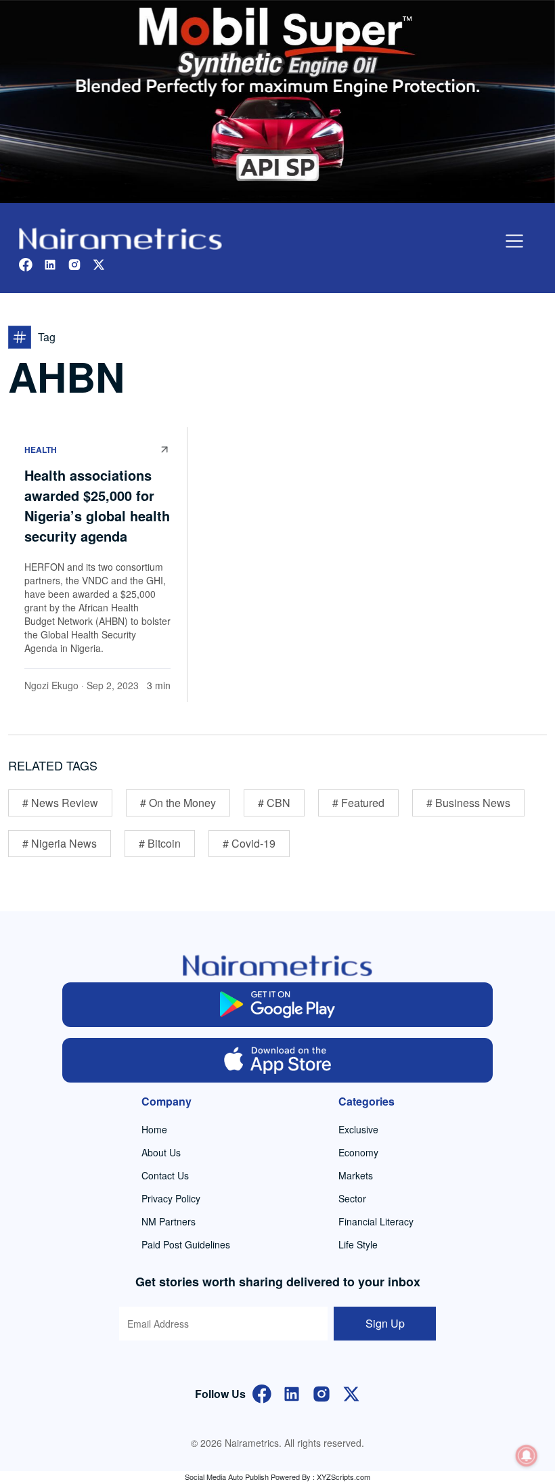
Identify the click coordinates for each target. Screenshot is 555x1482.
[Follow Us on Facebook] (261, 1392)
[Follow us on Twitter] (99, 263)
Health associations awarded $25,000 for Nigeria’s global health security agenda (97, 505)
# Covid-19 (249, 843)
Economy (358, 1152)
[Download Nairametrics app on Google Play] (277, 1004)
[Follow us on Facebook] (25, 263)
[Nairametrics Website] (120, 237)
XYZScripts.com (343, 1476)
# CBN (274, 802)
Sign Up (385, 1323)
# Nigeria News (59, 843)
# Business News (468, 802)
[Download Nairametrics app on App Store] (277, 1060)
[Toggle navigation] (514, 241)
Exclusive (358, 1129)
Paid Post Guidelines (185, 1244)
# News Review (60, 802)
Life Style (358, 1244)
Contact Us (165, 1175)
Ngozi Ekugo (51, 685)
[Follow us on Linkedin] (50, 263)
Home (154, 1129)
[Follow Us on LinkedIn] (291, 1392)
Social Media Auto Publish (227, 1476)
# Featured (358, 802)
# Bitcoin (160, 843)
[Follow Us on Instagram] (321, 1392)
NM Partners (168, 1221)
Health (40, 449)
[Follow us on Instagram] (74, 263)
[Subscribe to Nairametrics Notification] (526, 1455)
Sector (352, 1198)
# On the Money (178, 802)
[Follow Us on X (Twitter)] (351, 1392)
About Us (161, 1152)
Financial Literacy (376, 1221)
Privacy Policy (170, 1198)
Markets (355, 1175)
